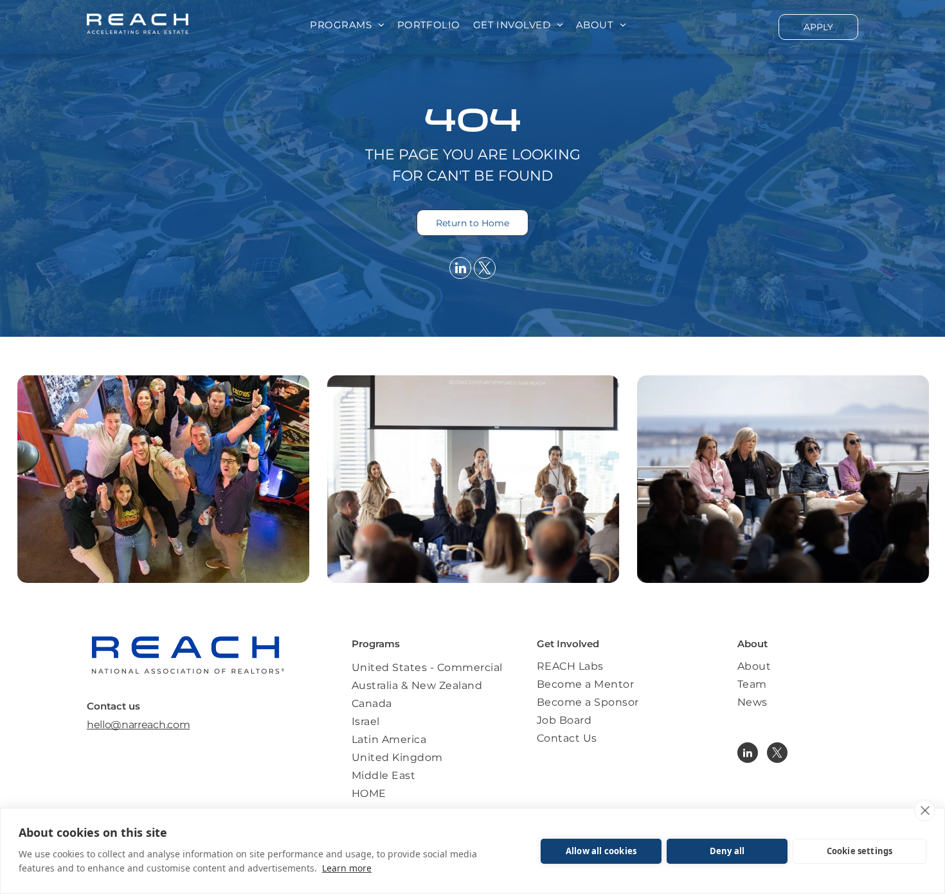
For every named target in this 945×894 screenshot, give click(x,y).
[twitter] (485, 269)
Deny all (727, 851)
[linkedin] (460, 269)
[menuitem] (346, 25)
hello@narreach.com (138, 725)
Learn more (347, 868)
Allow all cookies (601, 851)
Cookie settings (860, 851)
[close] (924, 810)
